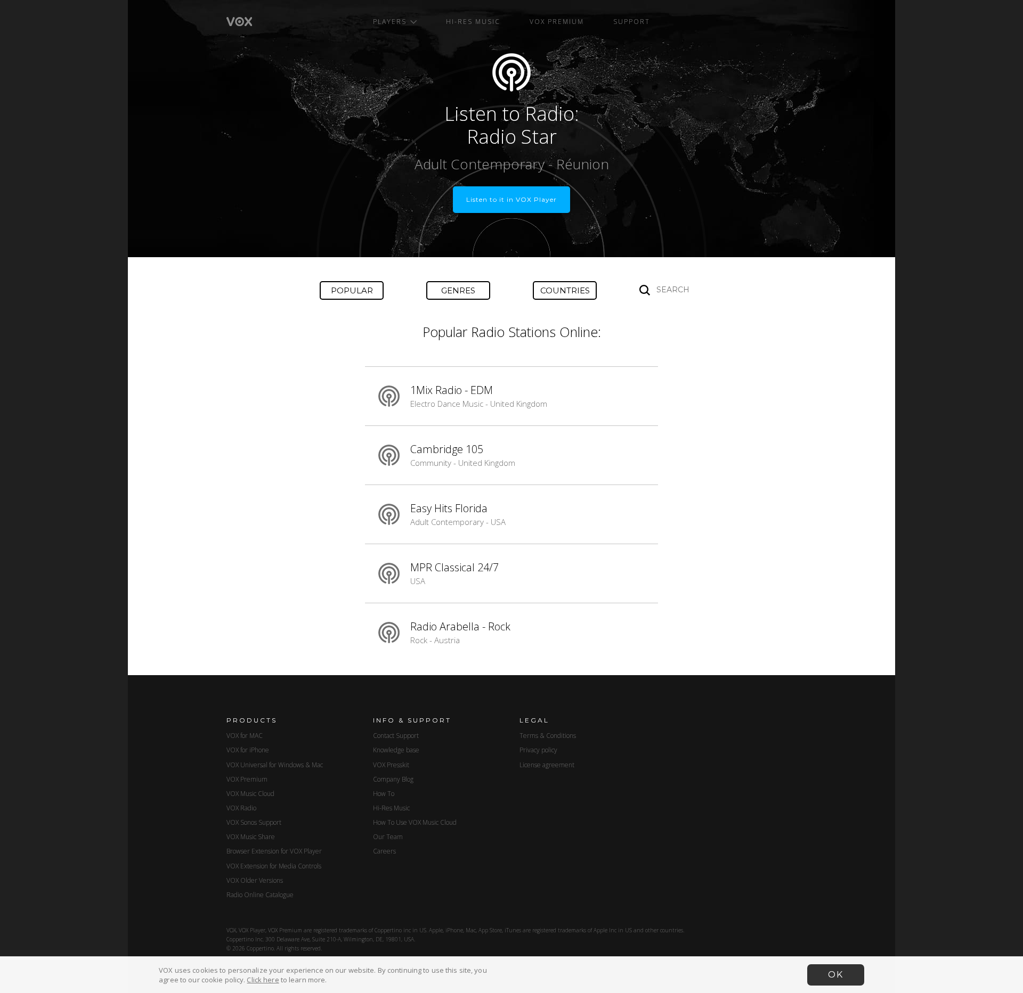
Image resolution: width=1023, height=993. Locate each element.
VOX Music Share (250, 836)
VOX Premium (557, 21)
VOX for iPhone (247, 749)
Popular (352, 290)
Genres (458, 290)
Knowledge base (396, 749)
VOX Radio (241, 808)
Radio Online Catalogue (260, 894)
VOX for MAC (244, 735)
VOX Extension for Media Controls (273, 866)
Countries (565, 290)
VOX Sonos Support (253, 822)
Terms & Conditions (547, 735)
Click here (263, 979)
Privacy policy (538, 749)
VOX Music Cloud (250, 793)
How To (383, 793)
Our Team (388, 836)
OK (835, 975)
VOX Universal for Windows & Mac (274, 764)
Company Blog (393, 779)
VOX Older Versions (254, 880)
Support (631, 21)
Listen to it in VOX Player (511, 199)
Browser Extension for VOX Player (274, 851)
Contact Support (396, 735)
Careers (384, 851)
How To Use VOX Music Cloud (415, 822)
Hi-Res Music (473, 21)
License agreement (546, 764)
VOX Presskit (391, 764)
